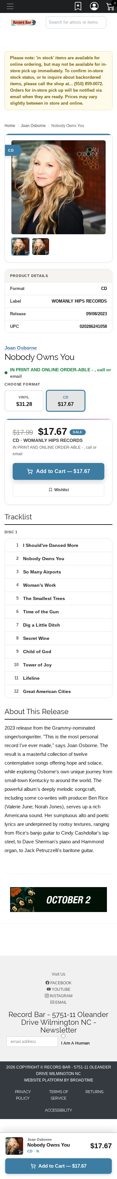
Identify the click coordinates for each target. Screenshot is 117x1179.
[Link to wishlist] (78, 7)
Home (10, 125)
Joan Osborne (33, 125)
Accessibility (58, 1110)
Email (60, 1002)
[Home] (23, 21)
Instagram (60, 996)
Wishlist (61, 490)
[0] (111, 8)
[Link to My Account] (94, 7)
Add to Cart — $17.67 (63, 471)
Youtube (61, 989)
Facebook (60, 983)
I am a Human (75, 1043)
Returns (94, 1092)
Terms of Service (58, 1095)
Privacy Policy (23, 1095)
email (16, 376)
